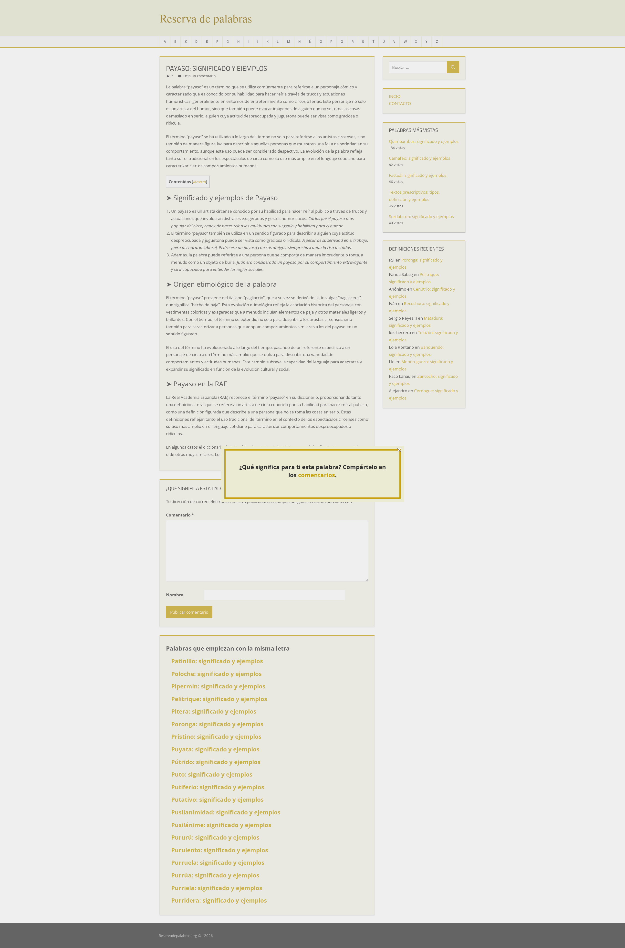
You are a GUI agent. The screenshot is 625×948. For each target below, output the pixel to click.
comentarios (316, 475)
